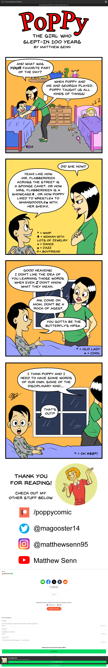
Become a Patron (54, 608)
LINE (43, 582)
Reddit (65, 582)
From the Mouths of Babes (13, 1)
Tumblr (59, 582)
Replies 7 (3, 633)
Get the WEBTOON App (57, 661)
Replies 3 (3, 625)
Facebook (48, 582)
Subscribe (55, 587)
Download (54, 651)
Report (54, 594)
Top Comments (6, 617)
